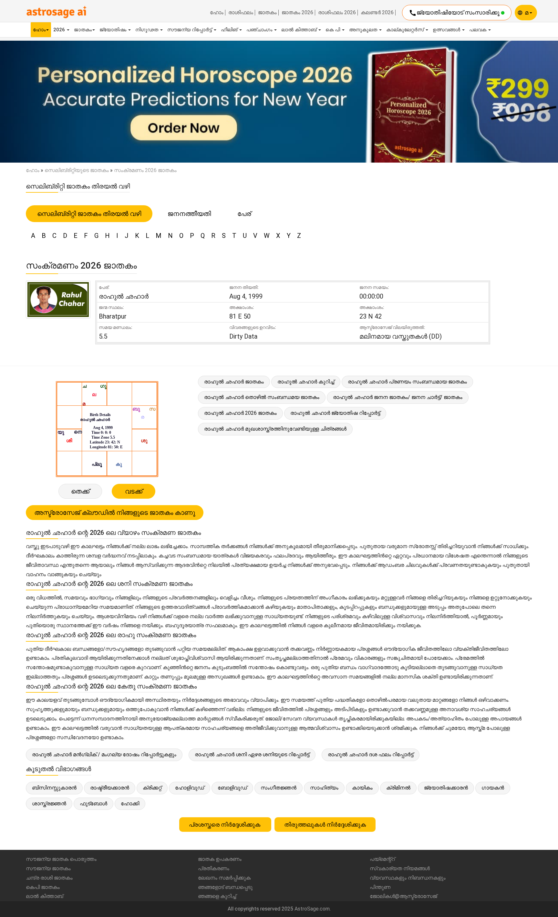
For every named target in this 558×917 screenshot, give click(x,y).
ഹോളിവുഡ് (189, 788)
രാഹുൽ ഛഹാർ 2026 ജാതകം (240, 413)
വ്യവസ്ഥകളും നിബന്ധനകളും (408, 878)
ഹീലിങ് (230, 30)
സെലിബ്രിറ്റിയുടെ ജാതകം (77, 170)
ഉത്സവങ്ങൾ (447, 30)
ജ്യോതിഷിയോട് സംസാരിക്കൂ (455, 13)
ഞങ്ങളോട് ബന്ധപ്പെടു (225, 887)
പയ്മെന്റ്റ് (382, 859)
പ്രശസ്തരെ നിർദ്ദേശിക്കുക (225, 824)
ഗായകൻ (492, 788)
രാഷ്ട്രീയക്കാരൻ (109, 788)
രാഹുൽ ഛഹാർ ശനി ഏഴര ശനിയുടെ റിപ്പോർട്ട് (252, 754)
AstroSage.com (312, 909)
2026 (59, 30)
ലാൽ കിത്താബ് (299, 30)
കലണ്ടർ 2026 (377, 12)
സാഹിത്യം (324, 788)
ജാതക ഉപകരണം (220, 859)
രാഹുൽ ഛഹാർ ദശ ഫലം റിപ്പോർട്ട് (370, 754)
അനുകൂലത (363, 30)
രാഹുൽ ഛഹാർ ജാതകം (234, 382)
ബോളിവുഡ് (232, 788)
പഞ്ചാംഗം (260, 30)
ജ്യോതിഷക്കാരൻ (446, 788)
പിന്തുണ (380, 887)
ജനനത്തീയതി (189, 214)
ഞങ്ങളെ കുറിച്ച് (217, 896)
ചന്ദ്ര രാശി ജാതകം (49, 878)
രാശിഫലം (240, 12)
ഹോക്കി (130, 803)
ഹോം (216, 12)
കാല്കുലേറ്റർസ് (405, 30)
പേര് (244, 214)
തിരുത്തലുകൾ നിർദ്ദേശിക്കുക (325, 824)
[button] (42, 102)
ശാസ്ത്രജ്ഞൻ (49, 803)
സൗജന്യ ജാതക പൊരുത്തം (61, 859)
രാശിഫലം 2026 (337, 12)
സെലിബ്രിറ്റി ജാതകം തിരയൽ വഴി (89, 214)
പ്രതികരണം (213, 868)
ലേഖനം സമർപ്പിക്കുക (224, 878)
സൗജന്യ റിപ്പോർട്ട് (190, 30)
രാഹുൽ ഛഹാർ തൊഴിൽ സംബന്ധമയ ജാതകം (261, 397)
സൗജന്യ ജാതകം (48, 868)
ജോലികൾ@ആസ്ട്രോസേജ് (403, 896)
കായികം (362, 788)
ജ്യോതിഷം (113, 30)
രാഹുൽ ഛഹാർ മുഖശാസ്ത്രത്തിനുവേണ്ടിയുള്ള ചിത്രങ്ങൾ (275, 429)
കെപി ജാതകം (43, 887)
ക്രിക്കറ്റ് (152, 788)
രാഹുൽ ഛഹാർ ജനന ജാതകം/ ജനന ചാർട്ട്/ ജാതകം (397, 397)
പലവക (478, 30)
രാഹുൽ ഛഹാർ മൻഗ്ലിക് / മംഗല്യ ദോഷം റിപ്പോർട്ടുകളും (104, 754)
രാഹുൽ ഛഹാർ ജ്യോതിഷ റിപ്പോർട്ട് (335, 413)
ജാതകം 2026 (297, 12)
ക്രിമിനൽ (398, 788)
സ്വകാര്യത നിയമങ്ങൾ (400, 868)
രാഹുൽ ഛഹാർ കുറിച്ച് (305, 382)
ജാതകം (267, 12)
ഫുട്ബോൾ (93, 803)
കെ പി (333, 30)
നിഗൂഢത (147, 30)
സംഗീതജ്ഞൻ (278, 788)
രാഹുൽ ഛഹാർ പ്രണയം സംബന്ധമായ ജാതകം (407, 382)
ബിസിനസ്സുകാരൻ (54, 788)
